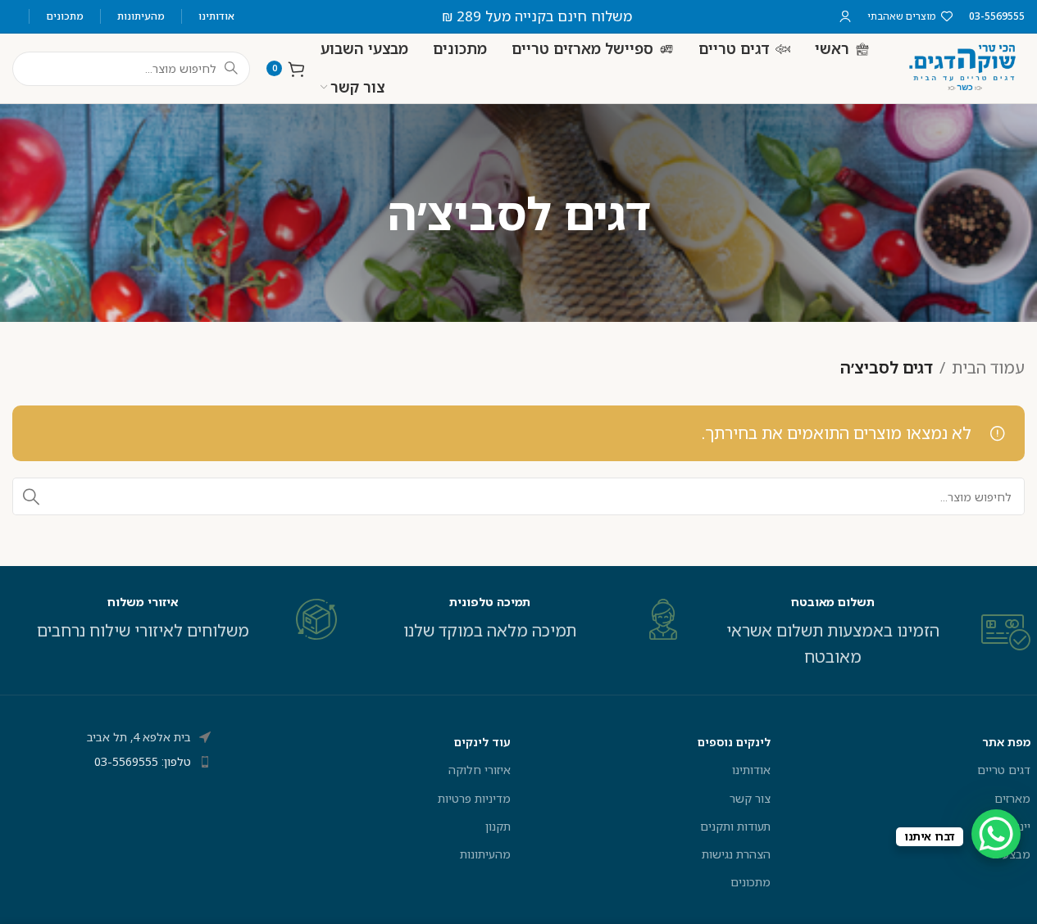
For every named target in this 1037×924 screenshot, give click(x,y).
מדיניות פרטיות (474, 798)
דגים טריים (1003, 769)
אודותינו (751, 769)
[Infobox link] (865, 632)
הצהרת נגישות (736, 854)
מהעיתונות (485, 854)
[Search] (31, 496)
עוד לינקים (482, 742)
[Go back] (671, 213)
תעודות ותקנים (735, 826)
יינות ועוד (1008, 826)
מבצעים (1010, 854)
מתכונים (750, 882)
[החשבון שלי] (845, 16)
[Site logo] (963, 67)
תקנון (497, 826)
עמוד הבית (988, 367)
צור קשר (750, 798)
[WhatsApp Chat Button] (996, 833)
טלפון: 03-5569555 (142, 761)
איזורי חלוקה (479, 769)
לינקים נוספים (734, 742)
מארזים (1012, 798)
